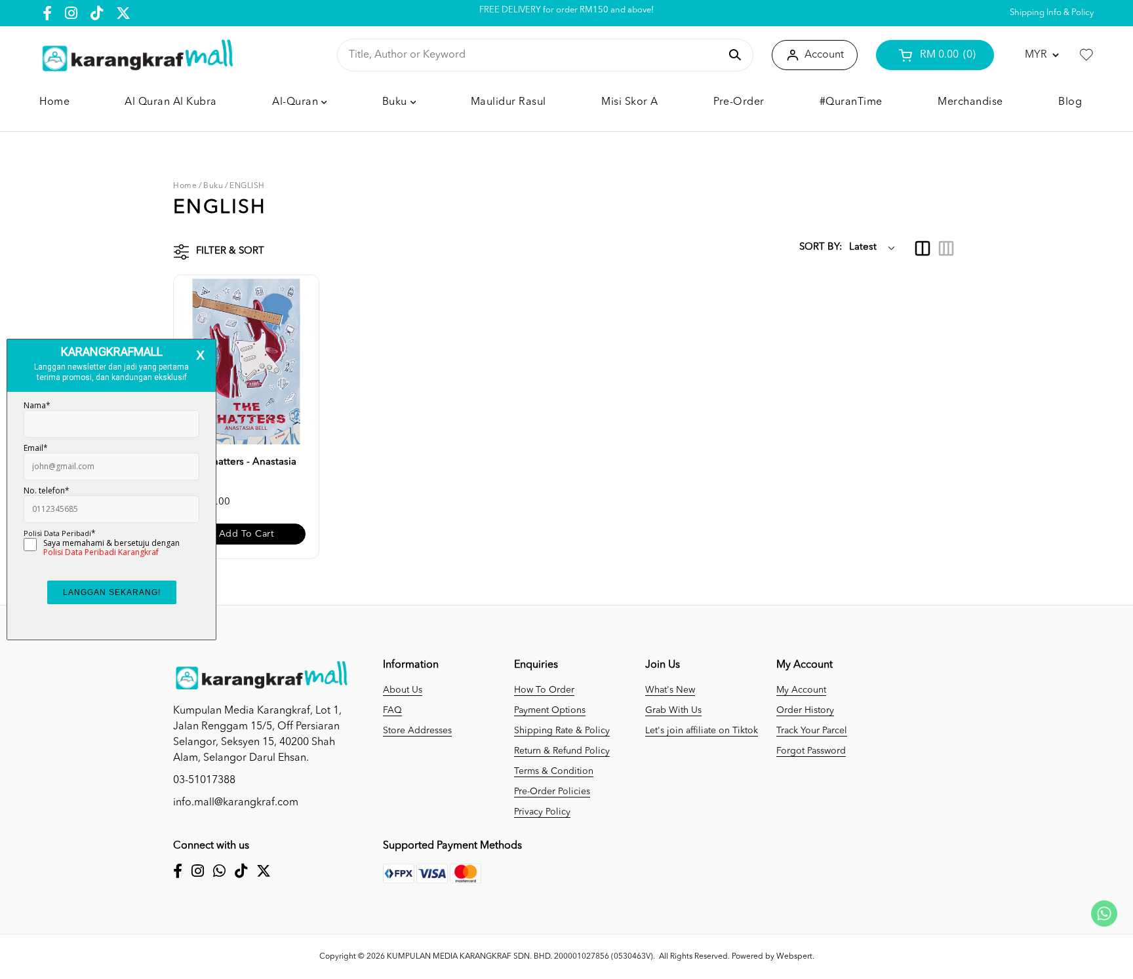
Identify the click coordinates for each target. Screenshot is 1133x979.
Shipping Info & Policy (1052, 13)
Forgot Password (811, 751)
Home (185, 186)
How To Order (544, 690)
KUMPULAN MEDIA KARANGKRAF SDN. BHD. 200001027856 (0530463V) (520, 957)
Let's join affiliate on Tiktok (701, 730)
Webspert (794, 957)
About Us (402, 690)
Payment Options (550, 710)
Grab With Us (673, 710)
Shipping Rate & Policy (562, 730)
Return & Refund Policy (562, 751)
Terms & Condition (553, 771)
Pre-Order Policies (552, 791)
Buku (213, 186)
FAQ (392, 710)
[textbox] (534, 55)
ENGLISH (247, 186)
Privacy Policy (542, 811)
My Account (801, 690)
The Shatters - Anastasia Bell (241, 468)
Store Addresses (417, 730)
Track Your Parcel (811, 730)
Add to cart (246, 534)
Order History (805, 710)
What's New (670, 690)
